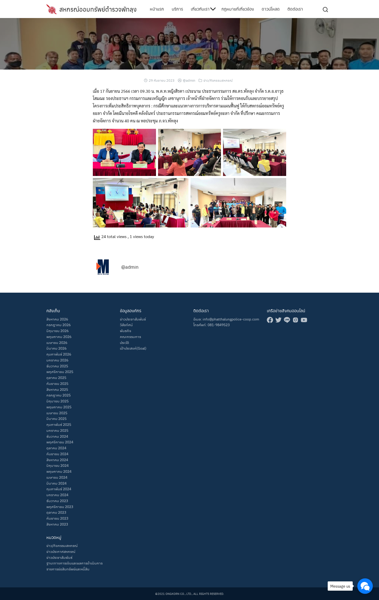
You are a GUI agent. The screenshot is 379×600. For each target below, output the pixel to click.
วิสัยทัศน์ (126, 324)
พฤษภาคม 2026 (58, 336)
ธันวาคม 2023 (57, 500)
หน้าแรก (157, 9)
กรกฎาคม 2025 (58, 395)
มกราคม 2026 (57, 359)
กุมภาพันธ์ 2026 (58, 354)
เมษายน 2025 (56, 412)
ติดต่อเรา (295, 9)
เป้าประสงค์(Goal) (133, 348)
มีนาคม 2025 (56, 418)
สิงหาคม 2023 (57, 524)
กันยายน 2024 (57, 453)
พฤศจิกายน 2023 (59, 506)
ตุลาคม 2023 (56, 512)
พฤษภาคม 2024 (58, 471)
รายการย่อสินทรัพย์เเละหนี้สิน (67, 568)
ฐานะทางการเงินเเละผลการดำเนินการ (74, 562)
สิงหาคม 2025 (57, 389)
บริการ (177, 9)
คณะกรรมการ (130, 336)
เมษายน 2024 (56, 477)
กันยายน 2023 (57, 518)
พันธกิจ (125, 330)
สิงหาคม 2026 (57, 319)
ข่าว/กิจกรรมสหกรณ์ (218, 80)
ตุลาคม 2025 (56, 377)
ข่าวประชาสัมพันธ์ (59, 557)
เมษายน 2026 (56, 342)
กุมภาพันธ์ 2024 (58, 488)
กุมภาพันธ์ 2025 (58, 424)
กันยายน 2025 (57, 383)
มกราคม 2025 (57, 430)
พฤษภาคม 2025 (58, 406)
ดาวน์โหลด (271, 9)
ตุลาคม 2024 (56, 447)
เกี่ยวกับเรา (200, 9)
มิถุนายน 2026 (57, 330)
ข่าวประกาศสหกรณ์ (60, 551)
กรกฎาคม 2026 (58, 324)
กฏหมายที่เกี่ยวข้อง (237, 9)
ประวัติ (124, 342)
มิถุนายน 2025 (57, 400)
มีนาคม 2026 (56, 348)
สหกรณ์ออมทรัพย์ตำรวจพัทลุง (98, 9)
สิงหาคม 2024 (57, 459)
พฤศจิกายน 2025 (59, 371)
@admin (189, 80)
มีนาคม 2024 (56, 483)
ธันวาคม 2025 (57, 365)
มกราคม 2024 (57, 494)
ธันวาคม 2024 (57, 436)
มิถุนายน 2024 (57, 465)
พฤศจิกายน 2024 (59, 441)
